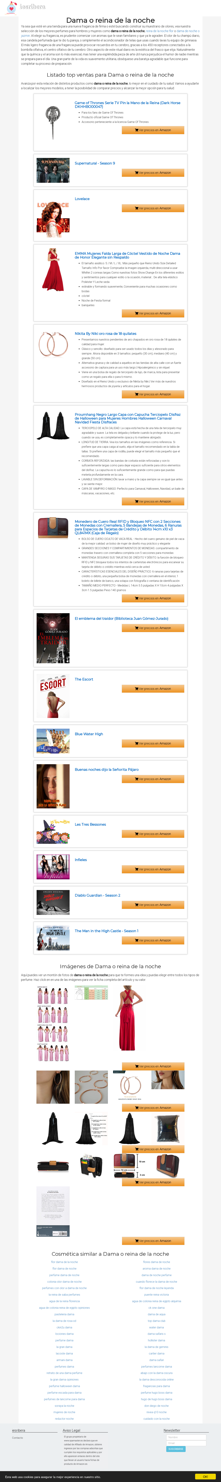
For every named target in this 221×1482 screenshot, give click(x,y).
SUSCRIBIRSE (176, 1449)
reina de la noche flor (160, 31)
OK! (205, 1476)
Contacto (17, 1437)
